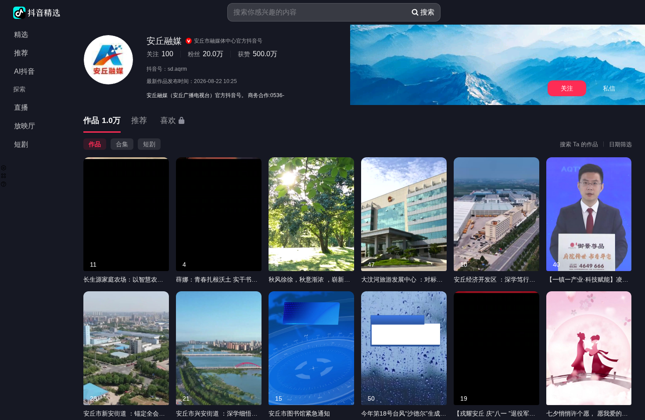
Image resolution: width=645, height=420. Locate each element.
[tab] (102, 121)
